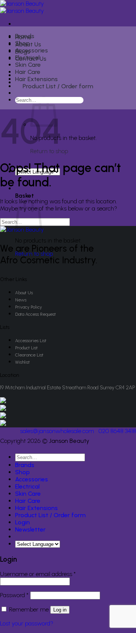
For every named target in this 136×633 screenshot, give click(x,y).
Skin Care (28, 64)
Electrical (27, 57)
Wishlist (22, 362)
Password (14, 595)
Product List (26, 347)
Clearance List (29, 355)
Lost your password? (26, 623)
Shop (22, 43)
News (20, 300)
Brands (24, 36)
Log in (59, 610)
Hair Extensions (36, 79)
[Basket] (19, 93)
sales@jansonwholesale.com (57, 431)
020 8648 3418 (117, 431)
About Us (24, 292)
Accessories (31, 50)
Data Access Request (35, 314)
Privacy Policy (28, 307)
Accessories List (30, 340)
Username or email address (38, 574)
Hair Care (27, 71)
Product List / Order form (58, 86)
